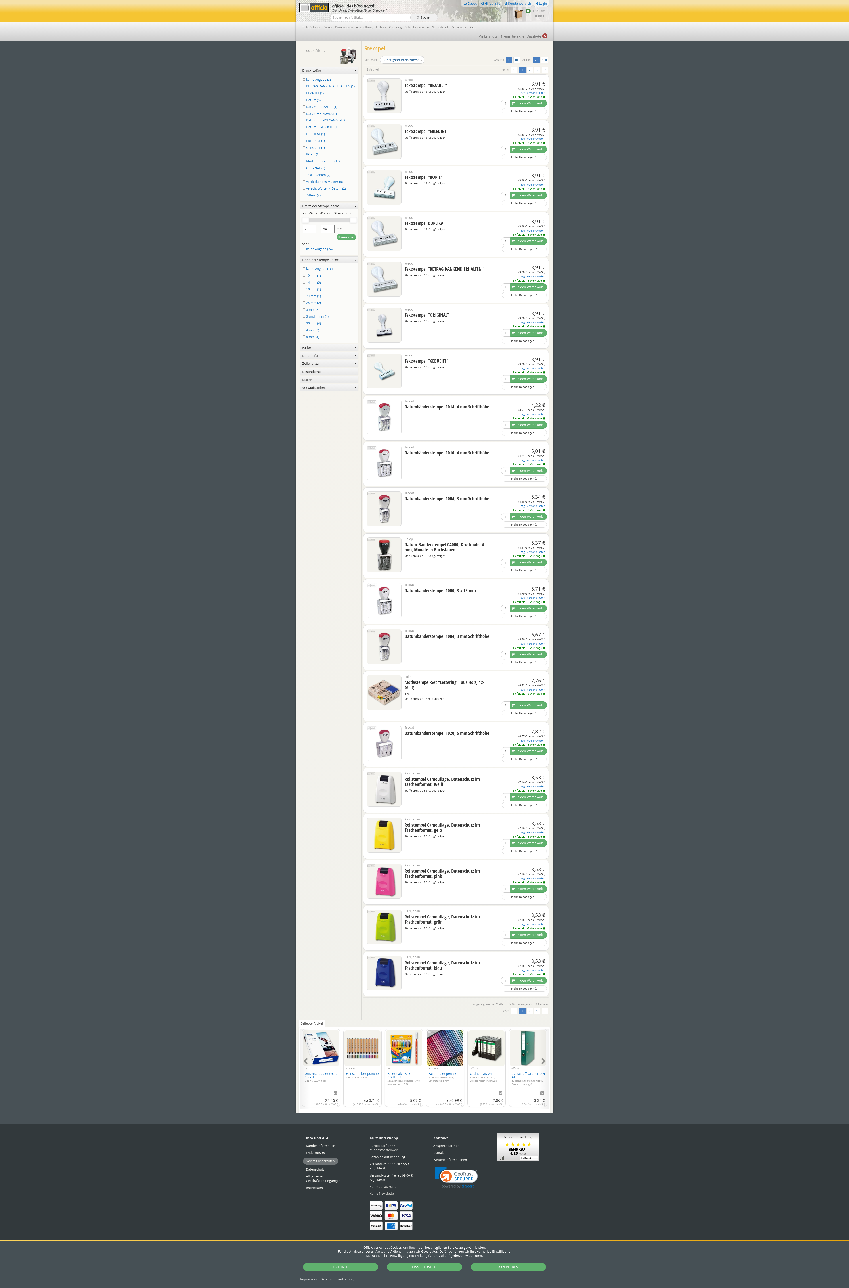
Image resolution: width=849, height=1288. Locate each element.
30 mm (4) (313, 323)
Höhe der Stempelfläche (320, 259)
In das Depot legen (523, 111)
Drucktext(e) (311, 70)
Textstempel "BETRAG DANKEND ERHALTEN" (444, 269)
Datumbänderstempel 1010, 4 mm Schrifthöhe (447, 453)
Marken (488, 36)
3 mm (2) (312, 310)
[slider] (305, 220)
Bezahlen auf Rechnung (387, 1157)
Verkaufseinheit (314, 387)
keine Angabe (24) (319, 249)
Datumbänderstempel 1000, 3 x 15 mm (440, 590)
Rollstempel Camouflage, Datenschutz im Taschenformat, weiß (442, 781)
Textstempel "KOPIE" (424, 177)
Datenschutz (337, 1279)
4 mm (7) (312, 330)
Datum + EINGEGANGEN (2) (325, 120)
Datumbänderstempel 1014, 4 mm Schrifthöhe (447, 407)
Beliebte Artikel (311, 1023)
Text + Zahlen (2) (317, 175)
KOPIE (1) (312, 154)
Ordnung (395, 27)
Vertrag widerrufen (320, 1161)
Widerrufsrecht (317, 1152)
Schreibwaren (414, 27)
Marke (307, 379)
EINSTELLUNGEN (424, 1267)
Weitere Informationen (450, 1160)
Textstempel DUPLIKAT (425, 223)
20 (537, 60)
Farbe (306, 347)
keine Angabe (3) (318, 80)
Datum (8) (313, 100)
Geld (473, 27)
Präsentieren (344, 27)
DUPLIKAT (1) (315, 134)
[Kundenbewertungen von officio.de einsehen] (518, 1146)
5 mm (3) (312, 337)
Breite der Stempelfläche (321, 206)
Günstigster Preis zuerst (400, 60)
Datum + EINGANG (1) (321, 114)
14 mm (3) (313, 282)
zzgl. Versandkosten (533, 92)
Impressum (308, 1279)
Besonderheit (312, 371)
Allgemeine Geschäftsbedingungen (323, 1178)
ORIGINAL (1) (315, 168)
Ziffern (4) (313, 195)
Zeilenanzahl (311, 363)
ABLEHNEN (341, 1267)
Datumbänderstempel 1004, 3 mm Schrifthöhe (447, 498)
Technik (381, 27)
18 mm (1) (313, 289)
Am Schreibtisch (438, 27)
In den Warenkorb (529, 103)
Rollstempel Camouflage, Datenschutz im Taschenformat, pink (442, 873)
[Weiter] (545, 70)
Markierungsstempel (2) (323, 161)
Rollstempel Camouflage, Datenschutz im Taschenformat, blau (442, 965)
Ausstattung (364, 27)
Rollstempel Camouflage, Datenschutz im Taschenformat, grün (442, 919)
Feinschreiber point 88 (362, 1075)
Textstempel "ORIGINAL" (427, 315)
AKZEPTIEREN (508, 1267)
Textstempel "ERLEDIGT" (427, 131)
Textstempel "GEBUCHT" (426, 361)
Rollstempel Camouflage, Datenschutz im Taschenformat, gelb (442, 827)
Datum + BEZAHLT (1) (321, 107)
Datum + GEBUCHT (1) (321, 127)
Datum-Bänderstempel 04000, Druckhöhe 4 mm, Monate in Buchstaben (444, 547)
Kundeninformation (320, 1146)
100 (544, 60)
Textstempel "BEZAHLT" (426, 85)
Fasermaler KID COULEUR (403, 1078)
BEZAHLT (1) (314, 93)
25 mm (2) (313, 303)
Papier (327, 27)
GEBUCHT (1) (315, 148)
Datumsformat (313, 355)
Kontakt (439, 1152)
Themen (512, 36)
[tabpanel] (424, 1066)
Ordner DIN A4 (483, 1076)
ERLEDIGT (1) (315, 141)
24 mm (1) (313, 296)
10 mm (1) (313, 276)
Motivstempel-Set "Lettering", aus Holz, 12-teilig (445, 684)
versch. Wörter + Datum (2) (325, 188)
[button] (456, 1178)
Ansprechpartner (446, 1146)
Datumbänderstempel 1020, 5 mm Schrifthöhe (447, 733)
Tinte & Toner (311, 27)
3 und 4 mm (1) (317, 316)
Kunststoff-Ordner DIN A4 (528, 1078)
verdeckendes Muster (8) (324, 182)
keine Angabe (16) (319, 269)
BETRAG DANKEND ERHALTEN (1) (330, 86)
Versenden (459, 27)
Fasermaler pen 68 (442, 1076)
